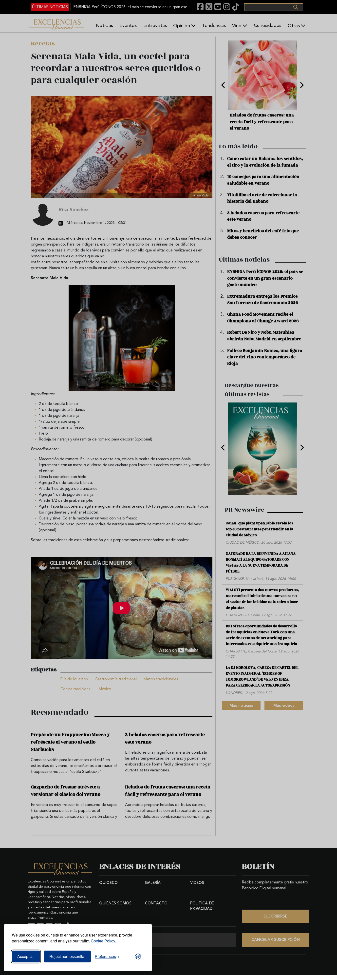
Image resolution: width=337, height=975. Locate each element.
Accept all (26, 956)
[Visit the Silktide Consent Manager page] (138, 956)
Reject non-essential (67, 956)
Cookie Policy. (103, 941)
